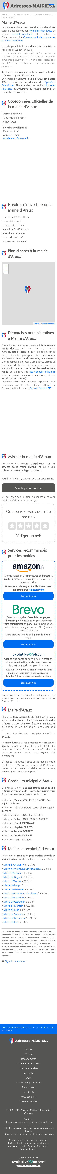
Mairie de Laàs (11, 909)
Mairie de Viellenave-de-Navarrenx (22, 868)
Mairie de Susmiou (13, 913)
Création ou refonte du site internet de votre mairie (29, 1133)
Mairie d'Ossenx (12, 881)
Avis (28, 1077)
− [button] (6, 271)
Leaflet (36, 323)
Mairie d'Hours (11, 922)
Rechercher (28, 1073)
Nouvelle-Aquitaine (22, 33)
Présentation (28, 1087)
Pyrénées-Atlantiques (40, 30)
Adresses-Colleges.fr (37, 1145)
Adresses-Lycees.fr (28, 1148)
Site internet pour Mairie (28, 1082)
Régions (28, 1054)
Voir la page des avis (28, 488)
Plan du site (28, 1091)
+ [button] (6, 266)
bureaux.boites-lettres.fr (36, 1142)
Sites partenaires (17, 1139)
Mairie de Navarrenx (14, 918)
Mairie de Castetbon (14, 901)
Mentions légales (28, 1101)
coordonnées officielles (42, 371)
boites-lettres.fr (15, 1142)
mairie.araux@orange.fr (16, 138)
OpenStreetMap (48, 323)
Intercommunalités (28, 1068)
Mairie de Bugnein (13, 877)
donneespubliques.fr (36, 1139)
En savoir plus (28, 596)
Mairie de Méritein (13, 905)
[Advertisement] (28, 170)
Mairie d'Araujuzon (13, 864)
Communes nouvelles (28, 1063)
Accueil (28, 1049)
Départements (28, 1058)
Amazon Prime (36, 589)
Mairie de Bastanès (13, 889)
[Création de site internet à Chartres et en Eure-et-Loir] (28, 1163)
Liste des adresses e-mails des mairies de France (29, 1121)
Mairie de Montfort (13, 897)
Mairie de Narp (11, 885)
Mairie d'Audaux (12, 872)
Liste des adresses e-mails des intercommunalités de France (29, 1129)
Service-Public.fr (39, 388)
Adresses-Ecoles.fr (16, 1145)
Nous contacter (28, 1096)
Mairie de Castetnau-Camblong (20, 893)
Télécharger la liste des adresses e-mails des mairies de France (28, 1029)
